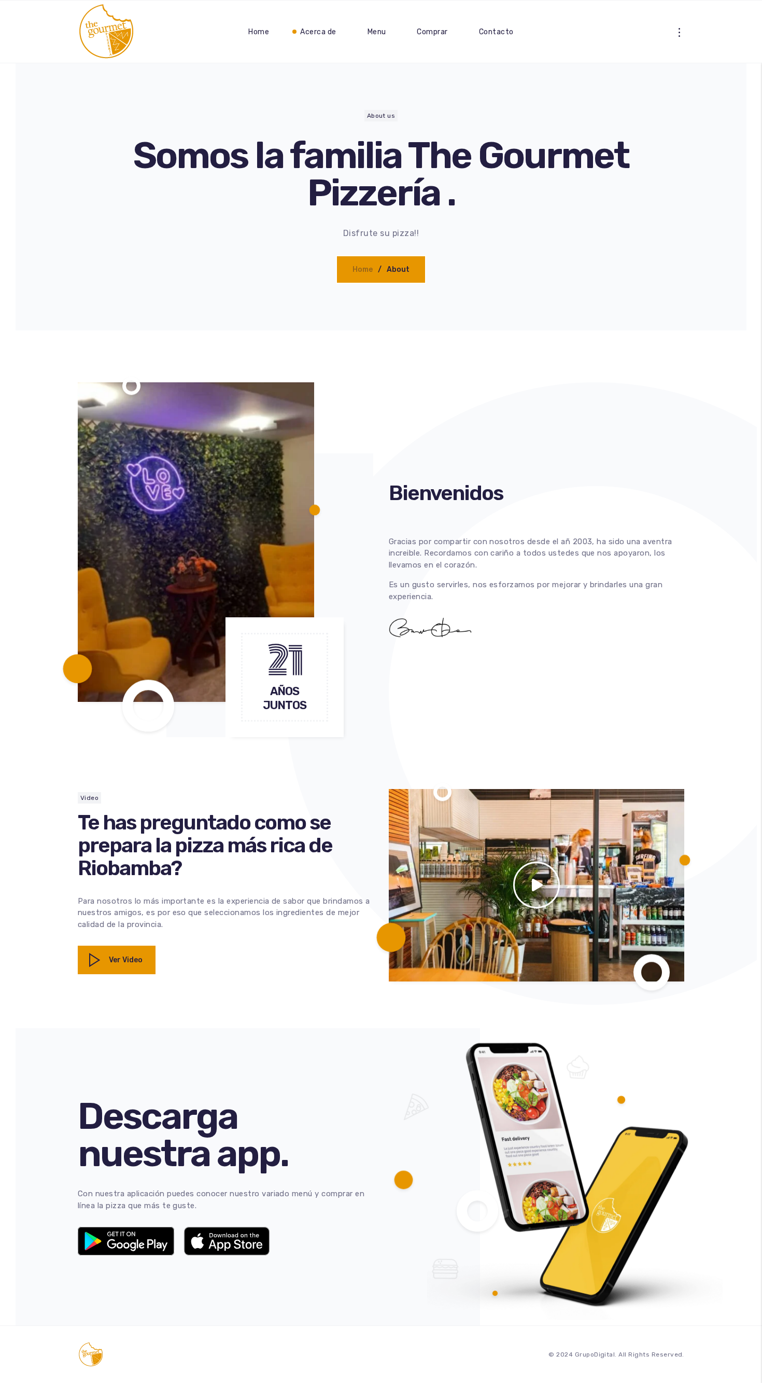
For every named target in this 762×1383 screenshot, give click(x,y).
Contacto (496, 31)
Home (258, 31)
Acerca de (318, 31)
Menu (377, 31)
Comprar (432, 31)
